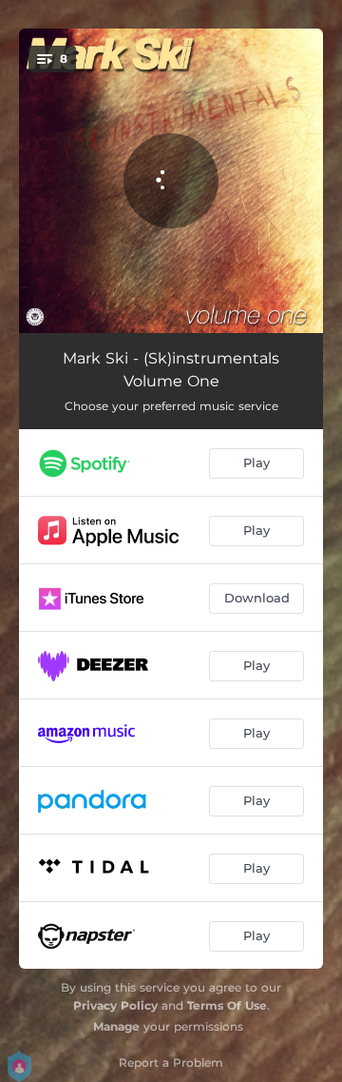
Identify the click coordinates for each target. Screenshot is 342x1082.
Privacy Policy (115, 1005)
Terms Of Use (227, 1005)
